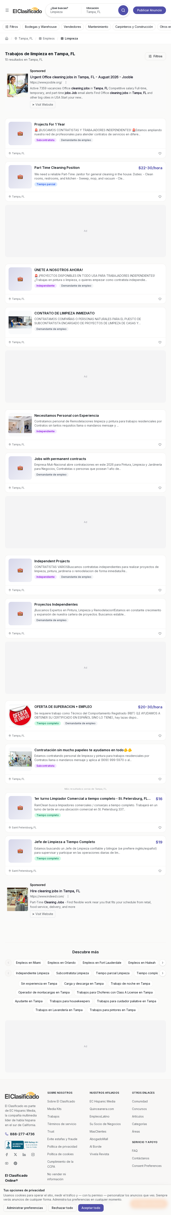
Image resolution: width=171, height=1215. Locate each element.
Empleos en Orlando (62, 962)
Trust (50, 1131)
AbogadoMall (99, 1139)
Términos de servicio (61, 1124)
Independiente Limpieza (32, 973)
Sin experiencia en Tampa (39, 983)
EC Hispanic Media (102, 1101)
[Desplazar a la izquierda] (8, 962)
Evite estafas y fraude (62, 1139)
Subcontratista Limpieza (72, 973)
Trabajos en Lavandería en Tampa (59, 1010)
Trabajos (53, 1116)
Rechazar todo (62, 1208)
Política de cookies (60, 1154)
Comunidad (140, 1101)
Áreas (136, 1131)
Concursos (139, 1109)
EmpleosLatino (99, 1116)
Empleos (49, 38)
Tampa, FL (26, 38)
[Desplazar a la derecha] (162, 962)
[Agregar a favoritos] (159, 153)
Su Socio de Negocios (105, 1124)
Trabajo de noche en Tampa (130, 983)
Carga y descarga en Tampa (84, 983)
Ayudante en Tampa (29, 1001)
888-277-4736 (22, 1134)
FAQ (135, 1150)
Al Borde (96, 1146)
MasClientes (98, 1131)
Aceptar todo (91, 1208)
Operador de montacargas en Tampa (44, 992)
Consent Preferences (147, 1166)
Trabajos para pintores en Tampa (113, 1010)
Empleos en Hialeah (142, 962)
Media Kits (54, 1109)
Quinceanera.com (102, 1109)
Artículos (138, 1116)
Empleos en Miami (28, 962)
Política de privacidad (62, 1146)
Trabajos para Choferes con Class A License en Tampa (115, 992)
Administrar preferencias (25, 1208)
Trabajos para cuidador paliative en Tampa (126, 1001)
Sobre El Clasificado (61, 1101)
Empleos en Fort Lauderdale (102, 962)
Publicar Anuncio (149, 10)
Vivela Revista (99, 1154)
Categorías (139, 1124)
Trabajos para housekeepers (70, 1001)
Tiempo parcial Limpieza (113, 973)
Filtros (157, 56)
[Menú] (7, 10)
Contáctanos (140, 1158)
